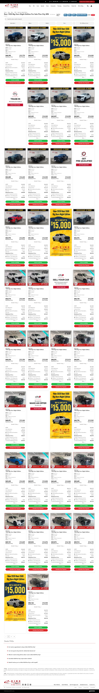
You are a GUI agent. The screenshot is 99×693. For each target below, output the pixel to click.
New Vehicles (57, 684)
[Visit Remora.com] (92, 691)
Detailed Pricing (14, 59)
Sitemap (80, 687)
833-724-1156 (65, 1)
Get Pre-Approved (74, 684)
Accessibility (93, 687)
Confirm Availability (15, 80)
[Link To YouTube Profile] (28, 684)
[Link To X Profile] (25, 684)
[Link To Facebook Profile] (23, 684)
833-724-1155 (55, 1)
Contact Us (92, 684)
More (14, 77)
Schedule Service (84, 684)
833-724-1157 (74, 1)
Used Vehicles (65, 684)
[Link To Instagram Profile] (30, 684)
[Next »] (14, 636)
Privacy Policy (86, 687)
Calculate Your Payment (15, 82)
